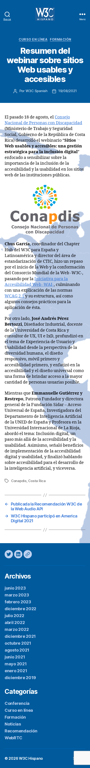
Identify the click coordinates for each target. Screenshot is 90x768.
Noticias (13, 724)
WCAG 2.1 (14, 296)
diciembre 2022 (20, 608)
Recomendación (21, 730)
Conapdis (19, 481)
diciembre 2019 (20, 677)
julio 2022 (14, 615)
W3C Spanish (37, 91)
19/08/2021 (67, 91)
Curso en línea (33, 39)
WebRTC (13, 737)
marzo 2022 (17, 629)
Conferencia (17, 703)
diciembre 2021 (20, 636)
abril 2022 (15, 622)
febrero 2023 (18, 601)
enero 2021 (16, 670)
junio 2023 (15, 588)
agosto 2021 (17, 650)
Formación (60, 39)
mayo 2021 (16, 663)
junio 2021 (15, 657)
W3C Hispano (31, 758)
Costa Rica (36, 481)
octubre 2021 (18, 643)
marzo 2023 (17, 595)
